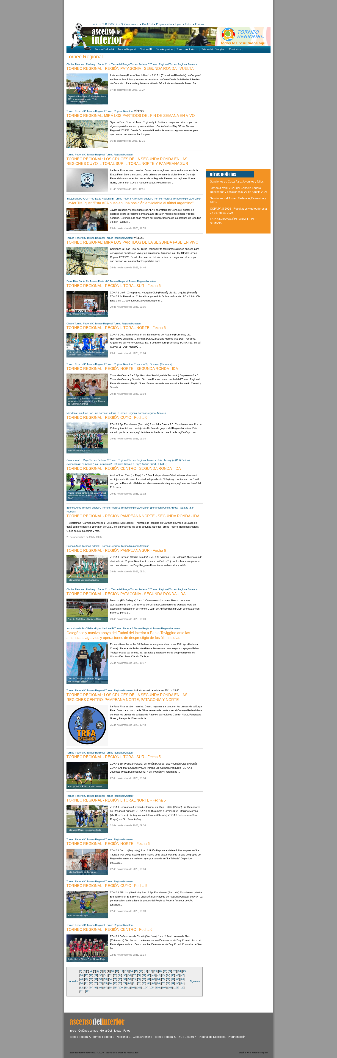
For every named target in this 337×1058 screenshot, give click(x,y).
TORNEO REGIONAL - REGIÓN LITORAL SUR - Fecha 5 (113, 757)
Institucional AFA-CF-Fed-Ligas (83, 198)
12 (121, 971)
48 (81, 979)
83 (144, 983)
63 (153, 979)
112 (88, 991)
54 (110, 979)
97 (105, 987)
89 (172, 983)
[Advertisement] (133, 10)
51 (95, 979)
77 (115, 983)
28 (91, 975)
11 (117, 971)
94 (91, 987)
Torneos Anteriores (187, 49)
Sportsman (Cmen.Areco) (163, 507)
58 (129, 979)
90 (177, 983)
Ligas (178, 24)
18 (150, 971)
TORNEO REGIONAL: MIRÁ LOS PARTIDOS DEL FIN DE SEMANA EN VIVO (130, 116)
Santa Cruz (104, 64)
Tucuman (139, 364)
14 (131, 971)
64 (158, 979)
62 (148, 979)
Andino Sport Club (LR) (154, 464)
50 (91, 979)
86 (158, 983)
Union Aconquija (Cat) (169, 460)
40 (148, 975)
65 (163, 979)
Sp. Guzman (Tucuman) (158, 364)
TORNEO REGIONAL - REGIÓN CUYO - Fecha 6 (106, 417)
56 (120, 979)
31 (105, 975)
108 (170, 987)
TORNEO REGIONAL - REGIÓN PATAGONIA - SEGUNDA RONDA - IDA (126, 594)
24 (179, 971)
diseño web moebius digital (253, 1052)
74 (100, 983)
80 (129, 983)
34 (120, 975)
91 (182, 983)
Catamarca (72, 460)
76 (110, 983)
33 (115, 975)
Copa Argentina (164, 49)
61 (144, 979)
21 (165, 971)
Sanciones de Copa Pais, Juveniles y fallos (237, 181)
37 (134, 975)
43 (163, 975)
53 (105, 979)
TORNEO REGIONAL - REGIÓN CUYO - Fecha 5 (106, 886)
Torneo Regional (127, 49)
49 (86, 979)
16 (141, 971)
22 (169, 971)
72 (91, 983)
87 (163, 983)
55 (115, 979)
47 (182, 975)
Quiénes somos (129, 24)
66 (168, 979)
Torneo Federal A (104, 49)
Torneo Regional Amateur (183, 64)
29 (95, 975)
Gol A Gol (147, 24)
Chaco (70, 323)
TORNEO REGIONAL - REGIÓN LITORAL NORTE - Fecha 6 (116, 328)
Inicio (95, 24)
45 (172, 975)
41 (153, 975)
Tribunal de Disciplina (213, 49)
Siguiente (195, 981)
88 (168, 983)
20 (160, 971)
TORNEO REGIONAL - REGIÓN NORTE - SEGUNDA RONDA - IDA (122, 369)
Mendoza (71, 413)
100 (121, 987)
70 (81, 983)
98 (110, 987)
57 (124, 979)
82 (139, 983)
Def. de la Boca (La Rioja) (127, 464)
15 (136, 971)
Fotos (188, 24)
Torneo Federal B (103, 1036)
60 (139, 979)
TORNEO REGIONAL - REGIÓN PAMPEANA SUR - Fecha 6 (116, 550)
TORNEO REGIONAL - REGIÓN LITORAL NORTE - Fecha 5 (116, 800)
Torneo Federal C (140, 64)
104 (145, 987)
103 (139, 987)
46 (177, 975)
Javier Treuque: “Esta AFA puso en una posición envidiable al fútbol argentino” (129, 203)
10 (112, 971)
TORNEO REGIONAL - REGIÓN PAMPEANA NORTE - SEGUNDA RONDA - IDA (132, 516)
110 (182, 987)
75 (105, 983)
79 (124, 983)
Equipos (199, 24)
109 (176, 987)
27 (86, 975)
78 (120, 983)
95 (95, 987)
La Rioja (84, 460)
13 (126, 971)
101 (127, 987)
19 (155, 971)
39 (144, 975)
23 (174, 971)
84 (148, 983)
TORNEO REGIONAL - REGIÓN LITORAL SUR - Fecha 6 (113, 286)
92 (81, 987)
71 (86, 983)
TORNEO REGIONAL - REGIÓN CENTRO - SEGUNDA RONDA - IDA (123, 468)
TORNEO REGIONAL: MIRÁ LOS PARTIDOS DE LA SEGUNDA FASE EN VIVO (132, 242)
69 (182, 979)
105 (151, 987)
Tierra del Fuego (120, 64)
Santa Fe (84, 281)
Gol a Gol (106, 1030)
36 (129, 975)
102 (133, 987)
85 (153, 983)
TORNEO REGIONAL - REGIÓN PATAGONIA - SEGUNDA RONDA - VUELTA (130, 68)
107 (164, 987)
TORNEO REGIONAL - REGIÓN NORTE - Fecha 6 (108, 844)
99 (115, 987)
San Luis (93, 413)
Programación (164, 24)
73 (95, 983)
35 (124, 975)
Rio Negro (91, 64)
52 (100, 979)
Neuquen (80, 64)
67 (172, 979)
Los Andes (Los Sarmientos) (96, 464)
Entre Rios (72, 281)
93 (86, 987)
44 (168, 975)
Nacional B (146, 49)
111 (82, 991)
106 (158, 987)
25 (184, 971)
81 (134, 983)
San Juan (82, 413)
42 (158, 975)
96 (100, 987)
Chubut (70, 64)
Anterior (73, 981)
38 (139, 975)
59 (134, 979)
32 (110, 975)
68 (177, 979)
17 (145, 971)
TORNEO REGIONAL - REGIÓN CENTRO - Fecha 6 (109, 929)
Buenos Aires (73, 507)
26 (81, 975)
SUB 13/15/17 (109, 24)
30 (100, 975)
